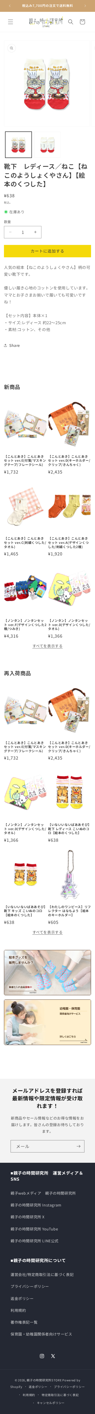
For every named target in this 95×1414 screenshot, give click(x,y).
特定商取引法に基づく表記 (60, 1395)
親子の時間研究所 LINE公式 (35, 1240)
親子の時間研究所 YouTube (34, 1228)
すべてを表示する (47, 645)
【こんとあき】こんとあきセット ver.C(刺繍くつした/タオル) (25, 542)
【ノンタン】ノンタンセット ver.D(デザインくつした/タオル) (69, 624)
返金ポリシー (22, 1298)
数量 (7, 221)
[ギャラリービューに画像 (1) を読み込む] (18, 145)
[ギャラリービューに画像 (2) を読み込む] (47, 145)
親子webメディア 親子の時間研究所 (43, 1193)
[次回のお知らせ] (85, 6)
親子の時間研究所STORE (44, 1380)
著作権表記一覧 (24, 1322)
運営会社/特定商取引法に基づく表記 (42, 1274)
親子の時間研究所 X (28, 1216)
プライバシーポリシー (30, 1286)
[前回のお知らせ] (10, 6)
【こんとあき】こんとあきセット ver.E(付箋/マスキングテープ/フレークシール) (25, 460)
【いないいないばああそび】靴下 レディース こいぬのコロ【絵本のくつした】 (69, 828)
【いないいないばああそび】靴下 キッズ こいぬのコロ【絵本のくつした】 (25, 911)
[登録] (78, 1146)
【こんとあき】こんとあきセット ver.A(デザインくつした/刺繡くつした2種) (68, 542)
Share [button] (14, 345)
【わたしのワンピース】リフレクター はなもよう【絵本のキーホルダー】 (69, 911)
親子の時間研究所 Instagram (36, 1205)
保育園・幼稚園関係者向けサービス (41, 1334)
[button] (10, 22)
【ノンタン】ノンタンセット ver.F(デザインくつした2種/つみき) (25, 624)
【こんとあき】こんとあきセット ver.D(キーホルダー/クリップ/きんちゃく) (69, 460)
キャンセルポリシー (51, 1403)
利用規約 (18, 1310)
